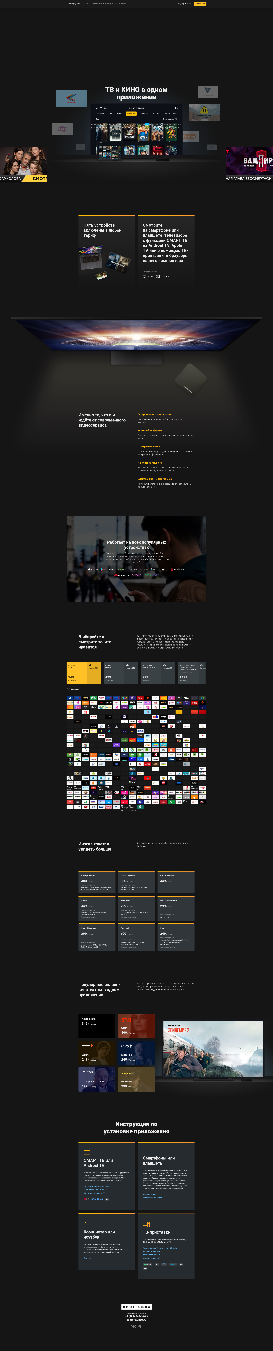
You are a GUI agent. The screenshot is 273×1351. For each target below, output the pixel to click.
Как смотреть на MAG (151, 1258)
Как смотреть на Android (152, 1198)
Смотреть (87, 1258)
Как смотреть (120, 4)
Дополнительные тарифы (102, 4)
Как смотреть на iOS (151, 1194)
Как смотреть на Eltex (151, 1255)
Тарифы (86, 4)
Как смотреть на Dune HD (153, 1251)
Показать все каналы (88, 917)
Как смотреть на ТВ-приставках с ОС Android (160, 1248)
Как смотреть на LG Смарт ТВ (95, 1190)
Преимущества (74, 4)
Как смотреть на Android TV (94, 1193)
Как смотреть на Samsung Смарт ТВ (98, 1186)
